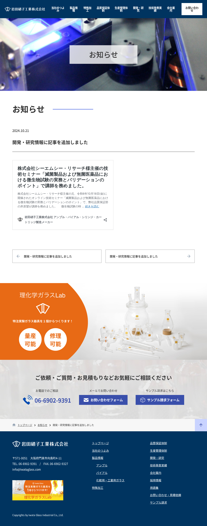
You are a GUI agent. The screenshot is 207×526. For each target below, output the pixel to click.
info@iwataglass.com (26, 469)
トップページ (25, 425)
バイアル (102, 473)
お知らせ (42, 425)
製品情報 (74, 9)
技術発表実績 (155, 9)
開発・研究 (138, 9)
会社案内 (171, 9)
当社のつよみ (57, 9)
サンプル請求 (158, 502)
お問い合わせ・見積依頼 (165, 495)
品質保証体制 (103, 9)
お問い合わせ (192, 9)
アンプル (102, 465)
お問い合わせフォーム (107, 399)
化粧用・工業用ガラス (110, 480)
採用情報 (155, 480)
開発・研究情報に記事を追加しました (48, 256)
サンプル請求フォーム (163, 399)
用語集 (154, 488)
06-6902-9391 (53, 400)
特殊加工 (87, 9)
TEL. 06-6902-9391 (24, 464)
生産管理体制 (121, 9)
